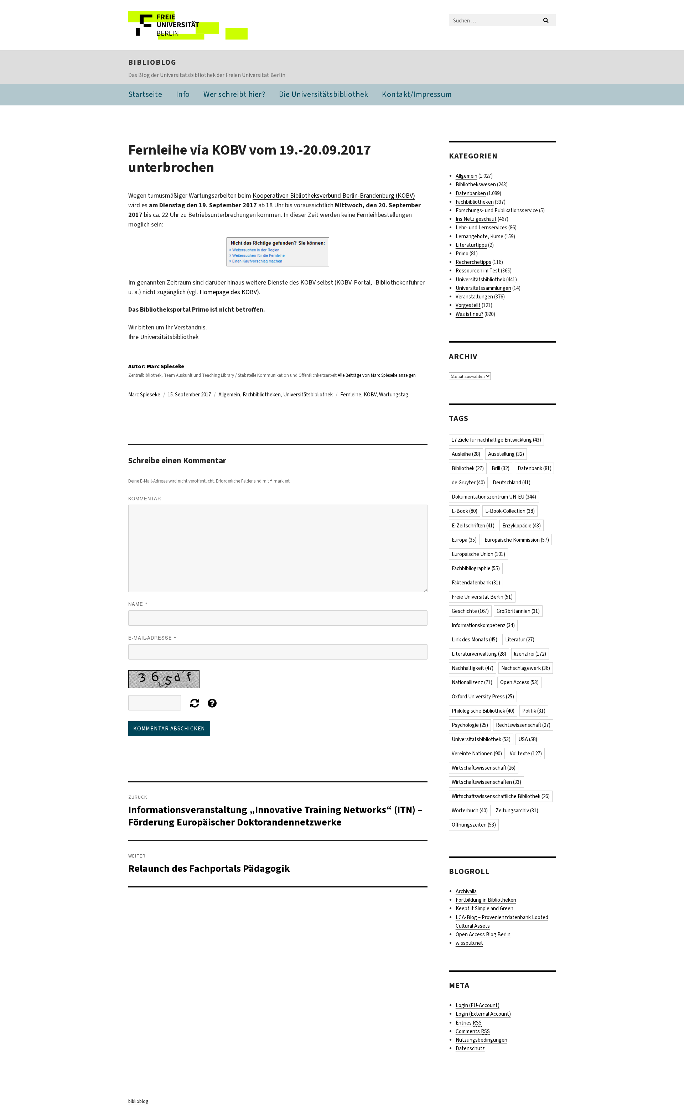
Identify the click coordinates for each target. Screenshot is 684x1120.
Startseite (145, 94)
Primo (462, 253)
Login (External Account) (483, 1013)
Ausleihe (466, 454)
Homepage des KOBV (228, 292)
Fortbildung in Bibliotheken (486, 899)
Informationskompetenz (483, 625)
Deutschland (511, 482)
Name (138, 603)
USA (527, 739)
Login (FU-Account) (477, 1005)
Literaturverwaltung (479, 653)
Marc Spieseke (144, 394)
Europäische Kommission (516, 539)
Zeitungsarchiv (517, 810)
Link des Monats (474, 639)
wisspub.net (469, 943)
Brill (500, 468)
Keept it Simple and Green (484, 908)
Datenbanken (471, 193)
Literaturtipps (471, 245)
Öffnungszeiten (474, 824)
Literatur (519, 639)
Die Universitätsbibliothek (323, 94)
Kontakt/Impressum (417, 94)
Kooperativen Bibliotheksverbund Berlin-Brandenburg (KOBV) (334, 195)
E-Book (464, 511)
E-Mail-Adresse (152, 637)
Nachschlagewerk (525, 668)
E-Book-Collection (510, 511)
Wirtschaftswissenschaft (483, 767)
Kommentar (144, 498)
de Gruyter (468, 482)
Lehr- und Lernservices (481, 227)
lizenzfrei (530, 653)
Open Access (519, 682)
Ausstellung (506, 454)
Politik (533, 710)
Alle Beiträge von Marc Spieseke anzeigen (377, 375)
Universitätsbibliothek (308, 394)
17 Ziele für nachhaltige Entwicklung (496, 439)
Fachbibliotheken (262, 394)
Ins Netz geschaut (476, 219)
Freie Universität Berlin (482, 596)
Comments (473, 1031)
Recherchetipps (473, 262)
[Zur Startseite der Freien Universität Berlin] (188, 25)
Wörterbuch (470, 810)
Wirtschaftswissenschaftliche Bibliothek (501, 796)
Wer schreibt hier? (234, 94)
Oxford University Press (483, 696)
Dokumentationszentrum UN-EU (494, 496)
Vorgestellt (468, 305)
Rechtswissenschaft (523, 725)
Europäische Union (478, 554)
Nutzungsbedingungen (481, 1039)
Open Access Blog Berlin (483, 934)
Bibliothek (468, 468)
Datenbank (534, 468)
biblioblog (152, 62)
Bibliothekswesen (476, 184)
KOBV (370, 394)
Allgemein (229, 394)
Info (183, 94)
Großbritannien (518, 611)
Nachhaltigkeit (472, 668)
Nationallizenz (472, 682)
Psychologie (470, 725)
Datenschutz (470, 1048)
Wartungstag (393, 394)
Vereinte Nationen (477, 753)
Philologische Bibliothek (483, 710)
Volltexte (526, 753)
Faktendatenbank (476, 582)
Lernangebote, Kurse (479, 236)
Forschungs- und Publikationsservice (497, 210)
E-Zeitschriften (473, 525)
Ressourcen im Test (478, 270)
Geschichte (470, 611)
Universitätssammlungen (483, 288)
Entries (469, 1022)
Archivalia (466, 891)
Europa (464, 539)
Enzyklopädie (521, 525)
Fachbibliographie (476, 568)
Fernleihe (350, 394)
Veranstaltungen (474, 296)
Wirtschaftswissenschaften (486, 782)
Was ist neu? (469, 314)
